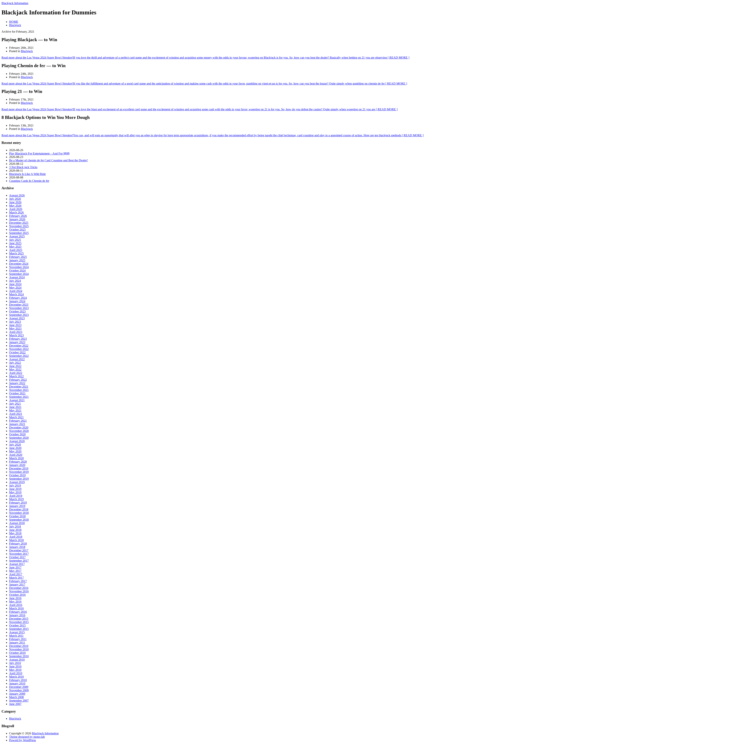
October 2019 (17, 475)
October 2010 (17, 652)
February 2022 (18, 379)
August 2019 (17, 482)
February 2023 (18, 338)
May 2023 (15, 328)
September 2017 (19, 560)
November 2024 (19, 267)
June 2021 (15, 407)
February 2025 (18, 256)
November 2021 (19, 390)
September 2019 (19, 478)
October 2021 (17, 393)
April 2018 (15, 536)
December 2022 (18, 345)
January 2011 (17, 642)
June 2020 (15, 448)
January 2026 (17, 219)
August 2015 (17, 632)
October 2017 (17, 557)
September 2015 (19, 628)
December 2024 (18, 263)
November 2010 (19, 649)
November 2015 (19, 622)
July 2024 (15, 280)
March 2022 (16, 376)
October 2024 (17, 270)
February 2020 (18, 461)
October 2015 (17, 625)
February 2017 (18, 581)
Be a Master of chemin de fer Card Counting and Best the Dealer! (48, 160)
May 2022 (15, 369)
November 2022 (19, 349)
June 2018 (15, 529)
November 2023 (19, 308)
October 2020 (17, 434)
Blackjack (15, 25)
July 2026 (15, 198)
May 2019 (15, 492)
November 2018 (19, 512)
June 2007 (15, 704)
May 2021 (15, 410)
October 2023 (17, 311)
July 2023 (15, 321)
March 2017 (16, 577)
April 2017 (15, 574)
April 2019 (15, 495)
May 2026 (15, 205)
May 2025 (15, 246)
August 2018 (17, 523)
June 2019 (15, 489)
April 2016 (15, 605)
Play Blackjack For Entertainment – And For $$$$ (39, 153)
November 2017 (19, 553)
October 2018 (17, 516)
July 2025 (15, 239)
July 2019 (15, 485)
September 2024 (19, 274)
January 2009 (17, 693)
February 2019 (18, 502)
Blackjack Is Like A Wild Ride (27, 174)
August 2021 (17, 400)
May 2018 (15, 533)
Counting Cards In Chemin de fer (29, 180)
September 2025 (19, 233)
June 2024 (15, 284)
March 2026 (16, 212)
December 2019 (18, 468)
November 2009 (19, 690)
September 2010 (19, 656)
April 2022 (15, 372)
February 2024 (18, 297)
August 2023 (17, 318)
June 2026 (15, 202)
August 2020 (17, 441)
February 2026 (18, 215)
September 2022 (19, 355)
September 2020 (19, 437)
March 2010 (16, 676)
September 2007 (19, 700)
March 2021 (16, 417)
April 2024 (15, 291)
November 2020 (19, 431)
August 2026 (17, 195)
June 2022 (15, 366)
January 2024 (17, 301)
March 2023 (16, 335)
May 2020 (15, 451)
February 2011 (18, 639)
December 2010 (18, 646)
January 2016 (17, 615)
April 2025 (15, 250)
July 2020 (15, 444)
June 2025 (15, 243)
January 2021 (17, 424)
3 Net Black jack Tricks (23, 167)
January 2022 (17, 383)
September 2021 (19, 396)
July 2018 (15, 526)
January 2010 (17, 683)
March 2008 (16, 697)
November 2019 (19, 471)
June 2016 (15, 598)
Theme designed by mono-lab (27, 736)
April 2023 (15, 332)
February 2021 (18, 420)
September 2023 (19, 314)
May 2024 (15, 287)
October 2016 (17, 594)
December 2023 (18, 304)
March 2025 (16, 253)
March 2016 (16, 608)
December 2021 (18, 386)
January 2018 (17, 547)
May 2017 (15, 570)
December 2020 (18, 427)
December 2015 (18, 618)
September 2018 (19, 519)
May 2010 (15, 669)
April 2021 (15, 413)
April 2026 (15, 209)
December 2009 (18, 686)
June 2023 (15, 325)
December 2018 (18, 509)
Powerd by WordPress (22, 740)
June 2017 (15, 567)
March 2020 (16, 458)
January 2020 (17, 465)
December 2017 (18, 550)
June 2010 (15, 666)
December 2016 (18, 588)
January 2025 (17, 260)
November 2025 (19, 226)
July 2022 (15, 362)
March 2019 (16, 499)
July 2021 (15, 403)
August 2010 (17, 659)
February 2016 (18, 611)
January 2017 (17, 584)
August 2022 (17, 359)
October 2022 (17, 352)
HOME (13, 21)
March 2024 (16, 294)
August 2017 (17, 564)
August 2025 (17, 236)
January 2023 (17, 342)
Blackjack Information (15, 3)
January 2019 (17, 506)
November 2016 (19, 591)
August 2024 (17, 277)
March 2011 (16, 635)
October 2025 (17, 229)
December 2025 (18, 222)
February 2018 (18, 543)
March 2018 (16, 540)
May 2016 (15, 601)
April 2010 (15, 673)
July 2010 (15, 663)
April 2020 (15, 454)
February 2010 (18, 680)
